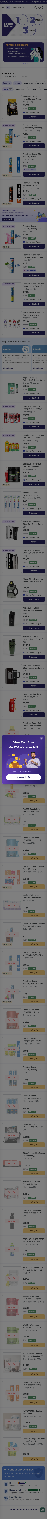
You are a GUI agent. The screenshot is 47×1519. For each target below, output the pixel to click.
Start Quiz (22, 777)
